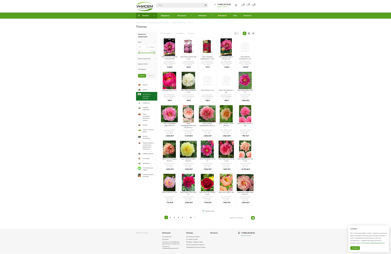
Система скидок (192, 239)
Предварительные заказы (196, 247)
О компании (166, 237)
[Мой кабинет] (236, 5)
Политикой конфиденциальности (373, 243)
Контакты (214, 233)
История (165, 239)
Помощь (189, 233)
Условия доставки (193, 237)
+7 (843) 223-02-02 (224, 4)
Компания (166, 233)
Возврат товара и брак (194, 242)
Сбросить (151, 76)
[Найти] (205, 5)
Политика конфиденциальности (170, 247)
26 (191, 217)
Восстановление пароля (195, 244)
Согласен (355, 248)
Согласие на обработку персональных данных (170, 243)
